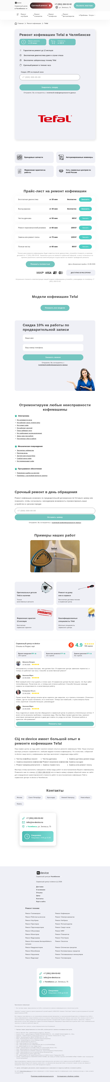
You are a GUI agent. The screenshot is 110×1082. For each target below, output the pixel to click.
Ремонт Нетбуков (61, 920)
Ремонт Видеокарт (32, 958)
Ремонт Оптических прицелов (66, 947)
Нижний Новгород (67, 797)
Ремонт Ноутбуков (31, 920)
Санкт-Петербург (35, 797)
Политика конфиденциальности (42, 1076)
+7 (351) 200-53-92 (63, 4)
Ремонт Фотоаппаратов (63, 924)
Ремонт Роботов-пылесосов (35, 917)
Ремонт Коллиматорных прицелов (67, 951)
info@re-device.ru (34, 822)
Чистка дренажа (24, 218)
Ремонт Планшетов (62, 934)
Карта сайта (41, 901)
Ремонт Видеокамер (32, 938)
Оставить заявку (55, 517)
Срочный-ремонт (39, 5)
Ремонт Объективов (32, 931)
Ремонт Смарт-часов (62, 927)
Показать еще (55, 724)
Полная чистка (24, 247)
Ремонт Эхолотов (61, 941)
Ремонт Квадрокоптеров (34, 947)
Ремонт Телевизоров (32, 913)
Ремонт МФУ (59, 931)
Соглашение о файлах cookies (68, 1076)
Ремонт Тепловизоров (63, 958)
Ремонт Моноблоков (32, 951)
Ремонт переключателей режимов (32, 228)
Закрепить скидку (49, 87)
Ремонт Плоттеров (61, 938)
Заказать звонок (53, 357)
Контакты (40, 898)
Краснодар (51, 797)
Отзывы (39, 892)
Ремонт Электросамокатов (64, 917)
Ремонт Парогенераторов (34, 927)
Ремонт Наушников (32, 954)
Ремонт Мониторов (32, 934)
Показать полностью (40, 264)
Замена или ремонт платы (29, 237)
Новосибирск (85, 797)
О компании (40, 890)
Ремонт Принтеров (32, 924)
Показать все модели (55, 308)
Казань (19, 804)
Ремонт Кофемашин (62, 913)
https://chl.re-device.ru (25, 1071)
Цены (38, 895)
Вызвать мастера (84, 6)
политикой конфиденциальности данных (61, 93)
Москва (19, 797)
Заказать (85, 199)
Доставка (39, 887)
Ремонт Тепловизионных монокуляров (69, 954)
